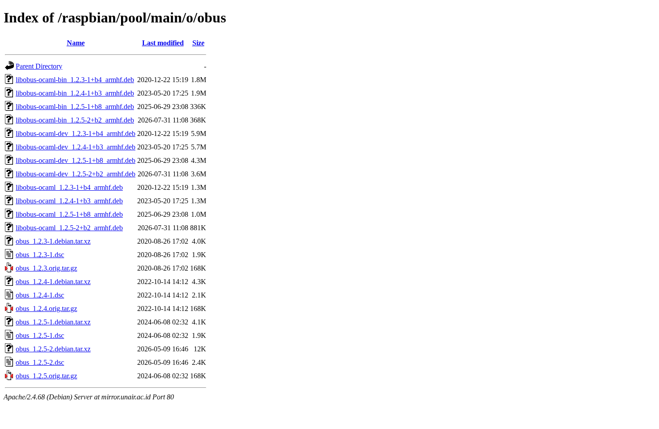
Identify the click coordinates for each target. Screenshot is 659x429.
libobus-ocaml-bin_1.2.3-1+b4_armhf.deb (75, 79)
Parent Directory (39, 66)
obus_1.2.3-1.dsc (40, 254)
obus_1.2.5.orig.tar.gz (46, 376)
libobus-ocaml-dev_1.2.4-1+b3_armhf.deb (75, 147)
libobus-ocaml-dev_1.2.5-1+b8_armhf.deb (75, 160)
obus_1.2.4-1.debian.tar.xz (53, 281)
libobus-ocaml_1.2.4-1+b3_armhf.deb (69, 201)
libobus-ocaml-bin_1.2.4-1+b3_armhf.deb (75, 93)
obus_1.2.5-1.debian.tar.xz (53, 322)
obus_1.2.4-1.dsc (40, 295)
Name (76, 43)
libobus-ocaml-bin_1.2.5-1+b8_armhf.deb (75, 106)
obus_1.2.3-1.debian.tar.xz (53, 241)
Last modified (163, 43)
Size (198, 43)
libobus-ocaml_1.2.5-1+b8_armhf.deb (69, 214)
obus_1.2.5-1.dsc (40, 335)
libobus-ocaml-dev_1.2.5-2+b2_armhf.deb (75, 174)
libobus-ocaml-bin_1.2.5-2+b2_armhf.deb (75, 120)
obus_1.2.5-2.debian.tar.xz (53, 349)
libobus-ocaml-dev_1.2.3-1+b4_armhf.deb (75, 133)
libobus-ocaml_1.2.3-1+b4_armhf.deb (69, 187)
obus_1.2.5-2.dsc (40, 362)
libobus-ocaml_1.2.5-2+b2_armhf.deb (69, 228)
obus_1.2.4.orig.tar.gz (46, 308)
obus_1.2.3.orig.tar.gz (46, 268)
